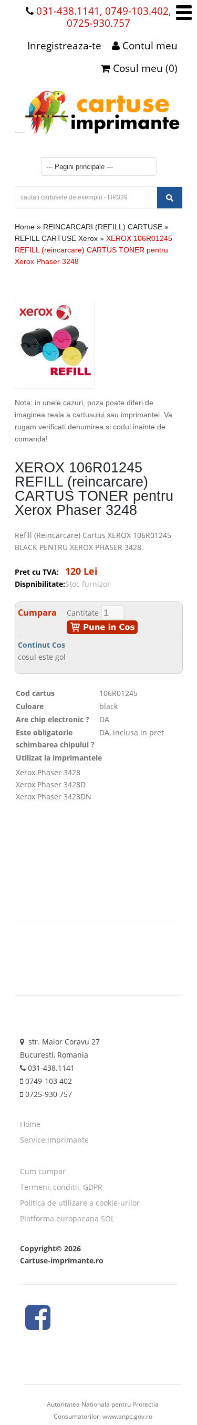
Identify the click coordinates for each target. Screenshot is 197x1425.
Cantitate (83, 613)
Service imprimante (54, 1140)
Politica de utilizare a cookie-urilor (80, 1203)
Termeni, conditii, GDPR (61, 1187)
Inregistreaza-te (64, 45)
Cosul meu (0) (144, 68)
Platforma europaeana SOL (67, 1218)
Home (25, 227)
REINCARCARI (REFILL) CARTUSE (102, 227)
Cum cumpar (43, 1171)
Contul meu (149, 45)
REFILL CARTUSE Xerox (57, 238)
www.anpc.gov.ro (127, 1416)
